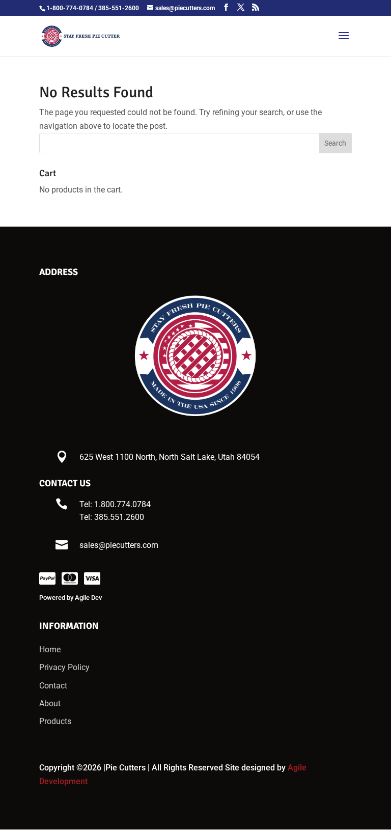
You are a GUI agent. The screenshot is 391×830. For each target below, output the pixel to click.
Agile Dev (88, 597)
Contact (53, 685)
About (50, 703)
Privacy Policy (64, 667)
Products (55, 721)
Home (50, 649)
